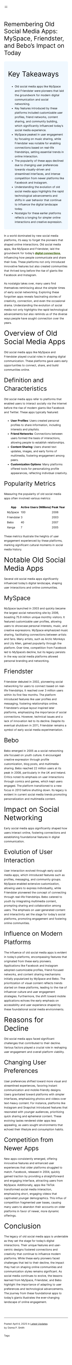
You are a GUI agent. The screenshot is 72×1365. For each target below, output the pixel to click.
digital (39, 253)
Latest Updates (39, 1323)
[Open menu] (6, 7)
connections (52, 253)
